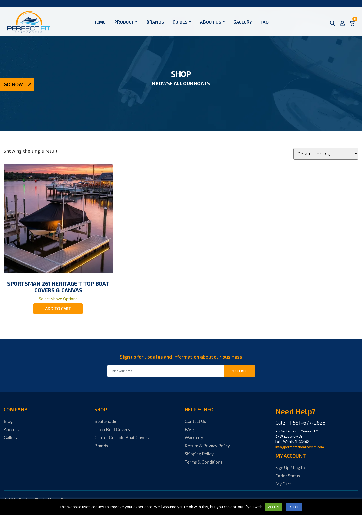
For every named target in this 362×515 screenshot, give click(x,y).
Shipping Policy (199, 453)
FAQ (265, 22)
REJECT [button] (294, 507)
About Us (210, 22)
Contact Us (195, 421)
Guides (180, 22)
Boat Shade (105, 421)
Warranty (194, 437)
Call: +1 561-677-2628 (300, 422)
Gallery (242, 22)
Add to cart (58, 308)
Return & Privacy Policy (207, 445)
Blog (8, 421)
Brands (155, 22)
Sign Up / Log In (290, 467)
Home (99, 22)
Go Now (13, 84)
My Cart (283, 483)
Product (124, 22)
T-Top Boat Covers (112, 429)
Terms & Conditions (203, 462)
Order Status (287, 475)
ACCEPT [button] (274, 507)
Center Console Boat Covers (121, 437)
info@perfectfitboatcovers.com (299, 447)
